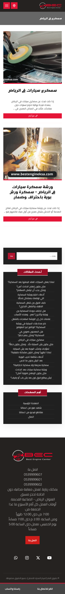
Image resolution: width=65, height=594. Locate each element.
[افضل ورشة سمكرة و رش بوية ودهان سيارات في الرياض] (50, 5)
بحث (11, 256)
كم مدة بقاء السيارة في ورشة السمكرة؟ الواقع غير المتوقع (31, 325)
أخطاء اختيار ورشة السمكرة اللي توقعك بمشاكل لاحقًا (31, 296)
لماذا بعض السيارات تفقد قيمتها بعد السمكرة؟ (31, 282)
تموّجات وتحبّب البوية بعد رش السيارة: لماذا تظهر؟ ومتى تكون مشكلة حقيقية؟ (31, 350)
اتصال (31, 417)
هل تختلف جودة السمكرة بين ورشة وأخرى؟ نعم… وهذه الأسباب (31, 312)
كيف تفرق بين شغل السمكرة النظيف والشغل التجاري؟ (31, 304)
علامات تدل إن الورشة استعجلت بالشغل (31, 319)
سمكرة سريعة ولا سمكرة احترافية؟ (31, 365)
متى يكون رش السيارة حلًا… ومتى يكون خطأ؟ (31, 344)
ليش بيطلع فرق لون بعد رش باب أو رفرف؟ (31, 378)
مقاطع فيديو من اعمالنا (31, 412)
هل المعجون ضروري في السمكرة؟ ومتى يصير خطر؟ (31, 333)
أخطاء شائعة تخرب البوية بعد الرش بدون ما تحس (31, 358)
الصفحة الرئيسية (31, 403)
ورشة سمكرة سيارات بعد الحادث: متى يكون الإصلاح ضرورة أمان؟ (31, 371)
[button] (6, 5)
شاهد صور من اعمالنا (31, 408)
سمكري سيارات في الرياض (31, 340)
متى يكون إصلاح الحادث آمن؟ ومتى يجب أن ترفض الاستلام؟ (31, 288)
